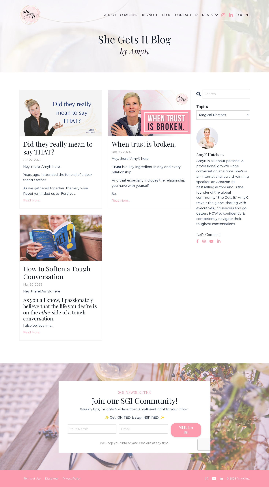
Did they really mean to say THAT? (58, 148)
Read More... (32, 200)
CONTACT (183, 15)
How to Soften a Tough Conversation (56, 272)
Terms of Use (32, 478)
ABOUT (110, 15)
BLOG (166, 15)
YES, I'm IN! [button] (186, 430)
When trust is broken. (144, 144)
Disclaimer (51, 478)
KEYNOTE (150, 15)
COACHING (129, 15)
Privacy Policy (72, 478)
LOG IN (242, 15)
